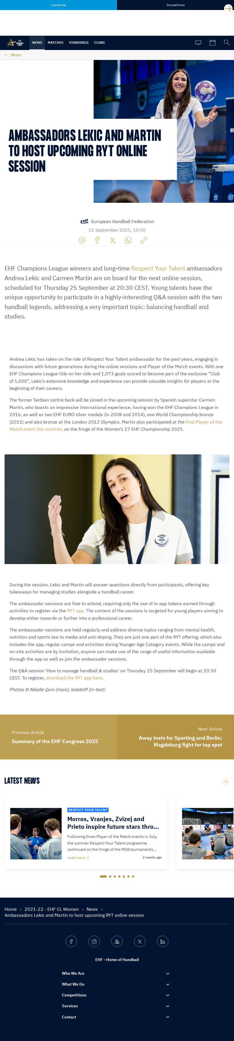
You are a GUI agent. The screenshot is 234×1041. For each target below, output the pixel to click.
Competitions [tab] (176, 5)
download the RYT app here (74, 678)
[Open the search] (227, 43)
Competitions (74, 995)
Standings (78, 42)
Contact (69, 1017)
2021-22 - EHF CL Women (52, 909)
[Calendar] (212, 43)
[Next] (228, 8)
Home (11, 909)
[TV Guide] (198, 43)
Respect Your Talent (158, 268)
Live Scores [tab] (58, 5)
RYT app (75, 610)
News (37, 42)
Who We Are (73, 973)
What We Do (73, 984)
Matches (55, 42)
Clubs (99, 42)
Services (70, 1005)
